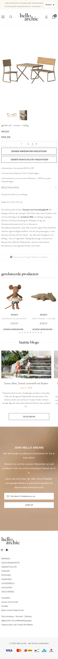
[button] (50, 4)
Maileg (5, 131)
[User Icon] (46, 16)
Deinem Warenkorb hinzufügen (15, 329)
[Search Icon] (10, 17)
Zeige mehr (29, 416)
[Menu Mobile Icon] (3, 17)
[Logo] (29, 16)
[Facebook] (6, 549)
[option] (29, 70)
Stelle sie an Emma (40, 257)
